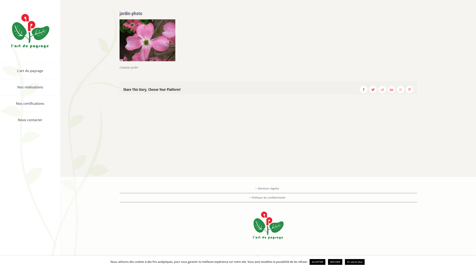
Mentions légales (268, 188)
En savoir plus (354, 262)
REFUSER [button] (335, 262)
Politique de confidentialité (268, 197)
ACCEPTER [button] (317, 262)
